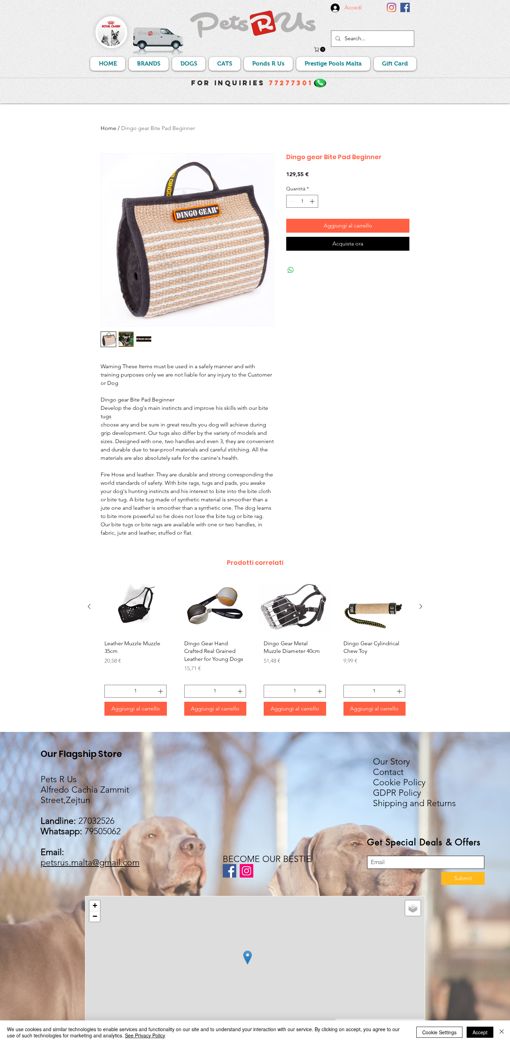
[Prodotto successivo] (421, 606)
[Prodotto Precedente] (89, 606)
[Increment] (312, 201)
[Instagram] (391, 7)
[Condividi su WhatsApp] (291, 270)
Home (108, 128)
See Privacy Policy (145, 1035)
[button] (320, 49)
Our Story (391, 761)
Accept (480, 1032)
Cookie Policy (399, 782)
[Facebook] (405, 7)
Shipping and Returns (414, 803)
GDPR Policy (397, 792)
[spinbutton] (302, 201)
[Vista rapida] (135, 607)
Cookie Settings (439, 1032)
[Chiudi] (502, 1032)
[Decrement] (291, 201)
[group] (255, 650)
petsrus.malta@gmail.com (90, 862)
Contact (388, 772)
